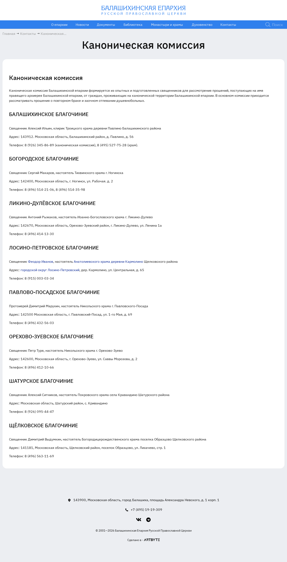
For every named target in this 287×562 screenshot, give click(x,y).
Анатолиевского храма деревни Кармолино (108, 261)
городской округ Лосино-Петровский (50, 270)
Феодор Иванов (40, 261)
